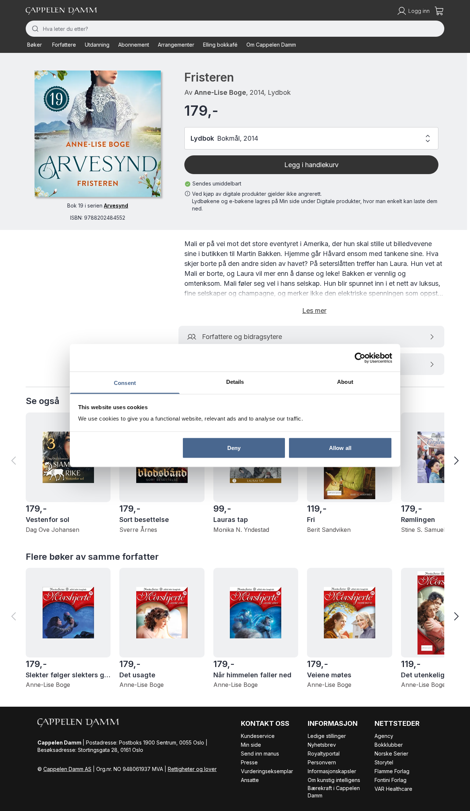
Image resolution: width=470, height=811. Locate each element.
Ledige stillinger (327, 736)
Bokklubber (389, 745)
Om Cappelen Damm (271, 45)
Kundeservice (258, 736)
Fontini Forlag (390, 780)
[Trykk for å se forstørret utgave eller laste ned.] (98, 134)
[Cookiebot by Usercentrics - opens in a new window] (360, 357)
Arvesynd (116, 205)
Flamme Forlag (392, 771)
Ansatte (250, 780)
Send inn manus (260, 753)
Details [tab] (235, 382)
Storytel (384, 762)
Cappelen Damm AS (67, 769)
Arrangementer (176, 45)
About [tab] (345, 382)
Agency (384, 736)
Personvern (322, 762)
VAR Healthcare (393, 789)
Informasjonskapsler (332, 771)
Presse (249, 762)
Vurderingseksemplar (267, 771)
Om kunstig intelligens (334, 780)
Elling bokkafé (220, 45)
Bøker (34, 45)
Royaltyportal (324, 753)
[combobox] (235, 29)
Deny (234, 447)
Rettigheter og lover (192, 769)
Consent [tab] (125, 383)
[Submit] (34, 29)
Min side (251, 745)
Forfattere (64, 45)
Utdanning (97, 45)
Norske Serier (391, 753)
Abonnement (133, 45)
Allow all (340, 447)
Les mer (314, 310)
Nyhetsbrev (322, 745)
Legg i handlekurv (311, 165)
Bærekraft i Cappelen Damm (334, 792)
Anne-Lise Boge (220, 92)
